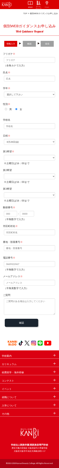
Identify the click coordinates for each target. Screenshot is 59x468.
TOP (25, 13)
